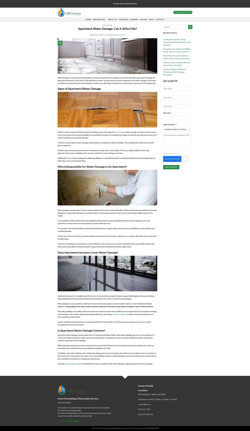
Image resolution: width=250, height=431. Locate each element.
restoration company (74, 364)
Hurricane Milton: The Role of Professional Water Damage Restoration (174, 72)
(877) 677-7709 (144, 409)
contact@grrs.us (144, 404)
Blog (151, 19)
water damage (119, 132)
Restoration (107, 25)
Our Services (99, 19)
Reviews (134, 19)
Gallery (143, 19)
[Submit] (190, 27)
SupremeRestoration (118, 35)
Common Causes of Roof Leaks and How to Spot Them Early (176, 64)
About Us (112, 19)
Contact (160, 19)
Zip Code (167, 113)
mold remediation (119, 314)
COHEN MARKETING (151, 428)
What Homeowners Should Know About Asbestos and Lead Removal (176, 57)
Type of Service (170, 125)
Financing (124, 19)
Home (88, 19)
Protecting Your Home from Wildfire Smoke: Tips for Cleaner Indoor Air (177, 50)
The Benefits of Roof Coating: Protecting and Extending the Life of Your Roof (177, 42)
